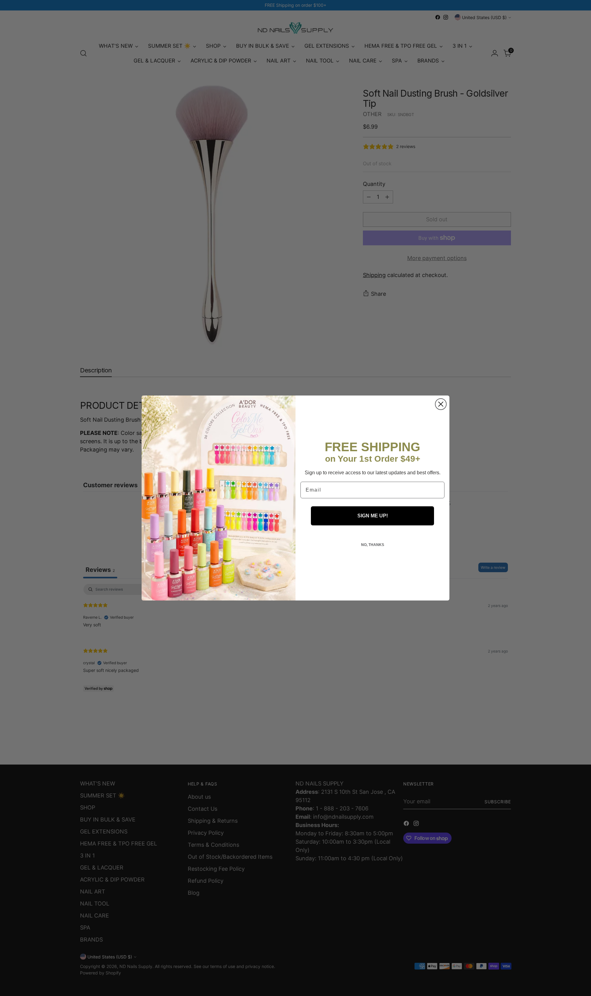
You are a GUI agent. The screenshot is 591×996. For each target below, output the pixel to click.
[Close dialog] (440, 404)
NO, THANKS (372, 545)
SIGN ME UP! (372, 515)
